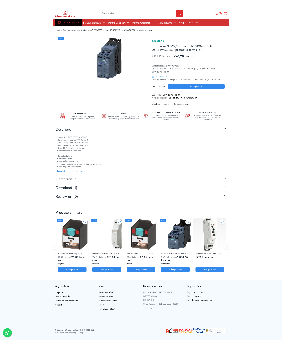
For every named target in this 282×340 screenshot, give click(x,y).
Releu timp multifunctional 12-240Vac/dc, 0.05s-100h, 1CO (106, 254)
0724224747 (196, 296)
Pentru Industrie (165, 23)
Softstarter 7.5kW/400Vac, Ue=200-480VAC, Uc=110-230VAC (175, 254)
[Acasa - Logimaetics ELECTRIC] (69, 13)
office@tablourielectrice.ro (201, 300)
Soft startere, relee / (72, 30)
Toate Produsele (70, 22)
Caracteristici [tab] (67, 179)
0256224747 (196, 292)
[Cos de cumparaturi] (225, 13)
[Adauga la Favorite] (84, 221)
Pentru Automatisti (141, 23)
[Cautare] (179, 13)
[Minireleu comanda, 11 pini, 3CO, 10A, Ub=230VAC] (141, 234)
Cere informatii (182, 103)
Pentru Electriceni (117, 23)
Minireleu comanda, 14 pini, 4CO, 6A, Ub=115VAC (72, 254)
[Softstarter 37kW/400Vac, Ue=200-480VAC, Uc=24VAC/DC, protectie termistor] (100, 58)
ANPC (102, 304)
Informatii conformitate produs (70, 171)
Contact (58, 304)
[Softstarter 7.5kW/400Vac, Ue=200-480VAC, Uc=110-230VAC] (175, 234)
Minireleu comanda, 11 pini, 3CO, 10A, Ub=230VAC (141, 254)
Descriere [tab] (63, 129)
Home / (59, 30)
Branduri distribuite (92, 23)
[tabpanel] (100, 58)
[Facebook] (141, 318)
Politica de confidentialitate (66, 300)
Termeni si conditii (62, 296)
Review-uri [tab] (67, 196)
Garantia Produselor (108, 300)
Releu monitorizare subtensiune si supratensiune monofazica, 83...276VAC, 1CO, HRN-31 (209, 254)
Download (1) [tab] (66, 187)
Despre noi (192, 22)
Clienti (102, 286)
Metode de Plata (106, 292)
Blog (181, 22)
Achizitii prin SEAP (107, 308)
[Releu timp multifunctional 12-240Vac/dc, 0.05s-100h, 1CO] (106, 234)
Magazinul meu (62, 286)
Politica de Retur (106, 296)
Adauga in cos (196, 86)
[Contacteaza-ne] (216, 13)
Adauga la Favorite (161, 103)
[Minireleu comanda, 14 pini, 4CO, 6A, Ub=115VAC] (72, 234)
